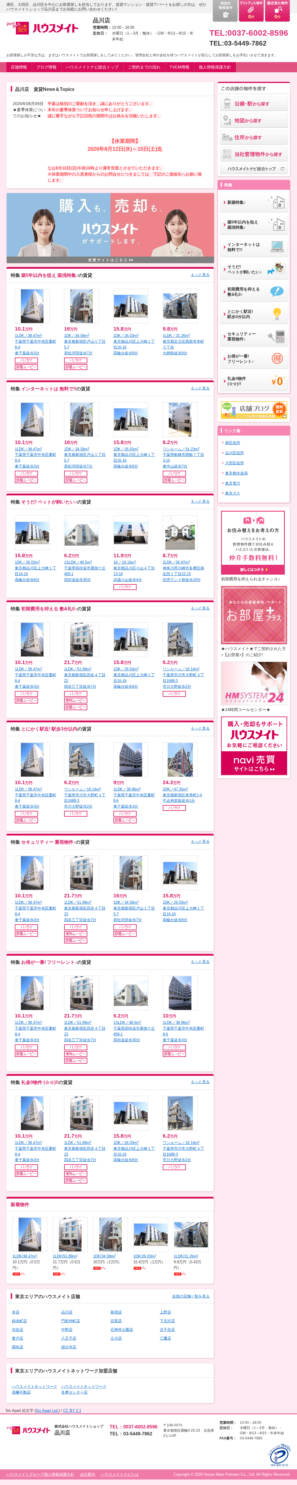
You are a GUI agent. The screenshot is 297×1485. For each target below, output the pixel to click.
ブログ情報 (46, 67)
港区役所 (232, 443)
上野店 (165, 1312)
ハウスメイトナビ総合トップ (92, 67)
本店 (15, 1312)
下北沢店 (167, 1321)
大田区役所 (234, 463)
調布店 (17, 1347)
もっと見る (200, 275)
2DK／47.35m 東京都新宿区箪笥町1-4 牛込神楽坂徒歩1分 (182, 795)
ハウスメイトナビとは (120, 1474)
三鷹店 (165, 1338)
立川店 (116, 1338)
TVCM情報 (179, 67)
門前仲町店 (70, 1321)
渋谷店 (17, 1329)
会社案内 (87, 1474)
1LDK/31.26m (186, 1256)
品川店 (67, 1312)
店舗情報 (19, 67)
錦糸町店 (19, 1321)
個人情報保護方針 (215, 67)
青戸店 (17, 1338)
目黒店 (116, 1321)
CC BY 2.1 (72, 1410)
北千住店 (167, 1329)
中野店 (67, 1329)
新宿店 (116, 1312)
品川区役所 (234, 453)
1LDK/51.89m (65, 1256)
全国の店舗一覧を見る (191, 1296)
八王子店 (68, 1338)
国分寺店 (68, 1347)
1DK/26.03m (144, 1256)
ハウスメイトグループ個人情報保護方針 (40, 1474)
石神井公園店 (122, 1329)
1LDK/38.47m (24, 1256)
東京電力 (232, 483)
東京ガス (232, 493)
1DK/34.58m (104, 1256)
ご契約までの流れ (144, 67)
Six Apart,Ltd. (47, 1410)
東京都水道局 (236, 473)
